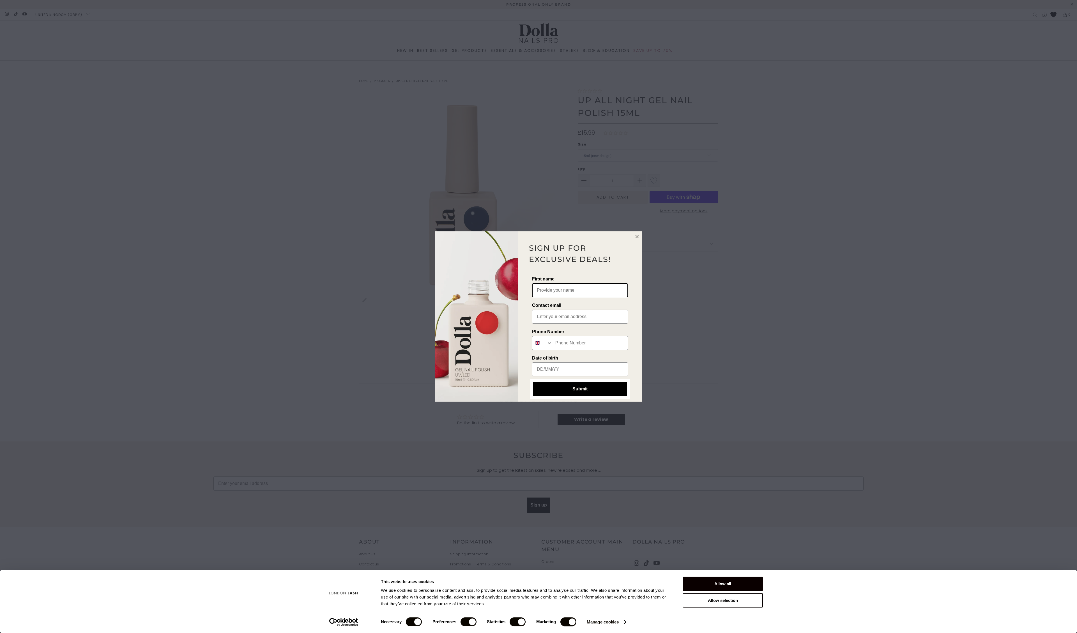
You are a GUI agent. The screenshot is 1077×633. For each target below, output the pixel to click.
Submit (580, 388)
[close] (637, 236)
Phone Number (548, 331)
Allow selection (723, 600)
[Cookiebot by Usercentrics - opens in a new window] (343, 622)
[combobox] (542, 343)
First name (543, 279)
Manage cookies (603, 622)
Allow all (722, 583)
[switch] (469, 621)
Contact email (546, 305)
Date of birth (545, 358)
